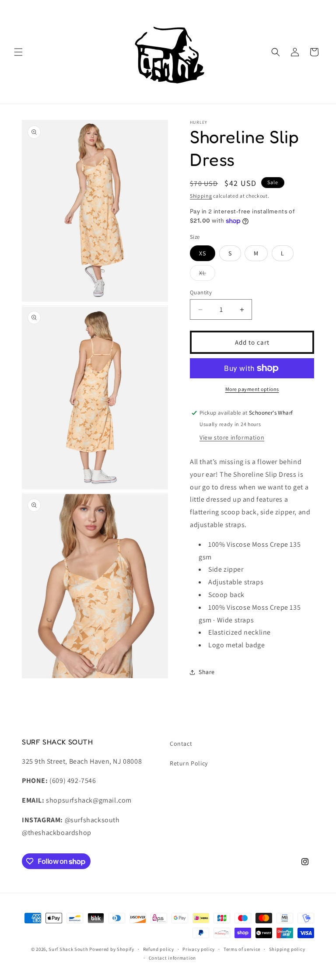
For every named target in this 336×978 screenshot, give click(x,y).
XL (207, 275)
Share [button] (207, 672)
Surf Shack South (68, 949)
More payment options (252, 389)
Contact (181, 743)
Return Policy (189, 763)
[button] (18, 52)
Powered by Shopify (111, 949)
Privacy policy (198, 949)
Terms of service (242, 949)
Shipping (201, 195)
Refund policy (158, 949)
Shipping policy (287, 949)
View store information (232, 437)
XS (202, 253)
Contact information (172, 958)
